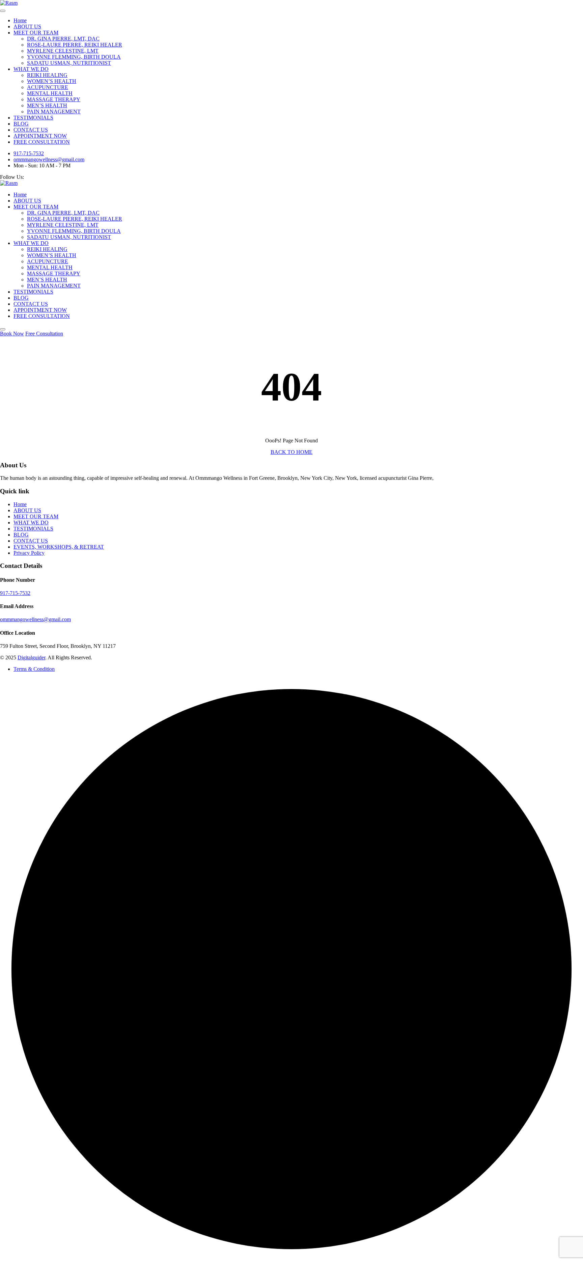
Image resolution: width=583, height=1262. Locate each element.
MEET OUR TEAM (35, 32)
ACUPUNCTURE (47, 87)
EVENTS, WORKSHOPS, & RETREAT (58, 547)
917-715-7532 (28, 153)
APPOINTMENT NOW (40, 136)
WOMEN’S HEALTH (51, 81)
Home (20, 20)
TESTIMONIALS (33, 117)
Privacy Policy (29, 553)
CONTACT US (30, 130)
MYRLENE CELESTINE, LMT (63, 51)
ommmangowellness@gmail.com (48, 159)
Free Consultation (44, 333)
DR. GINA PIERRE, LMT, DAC (63, 39)
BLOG (21, 124)
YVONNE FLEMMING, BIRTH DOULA (74, 57)
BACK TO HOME (291, 452)
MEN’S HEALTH (47, 105)
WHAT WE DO (31, 69)
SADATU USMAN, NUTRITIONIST (69, 63)
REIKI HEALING (47, 75)
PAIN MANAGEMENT (54, 111)
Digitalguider (31, 657)
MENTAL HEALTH (50, 93)
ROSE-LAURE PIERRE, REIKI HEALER (74, 45)
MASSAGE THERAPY (53, 99)
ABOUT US (27, 26)
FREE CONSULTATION (41, 142)
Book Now (12, 333)
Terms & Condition (34, 669)
